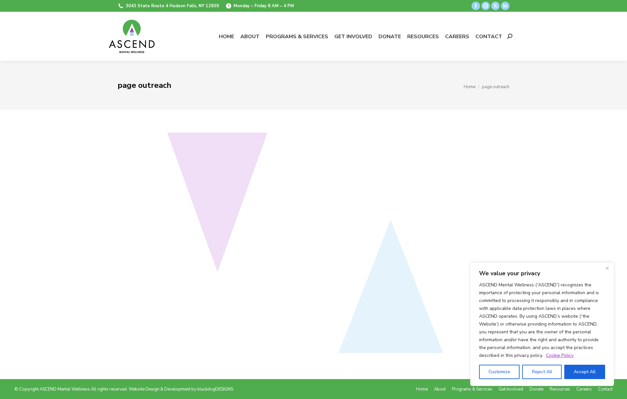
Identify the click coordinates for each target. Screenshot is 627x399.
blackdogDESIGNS (215, 389)
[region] (542, 324)
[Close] (607, 268)
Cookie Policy (559, 355)
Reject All (542, 372)
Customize (499, 372)
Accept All (585, 372)
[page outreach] (313, 243)
